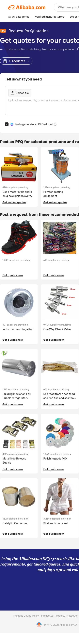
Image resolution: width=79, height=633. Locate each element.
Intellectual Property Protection (60, 615)
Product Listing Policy (26, 615)
